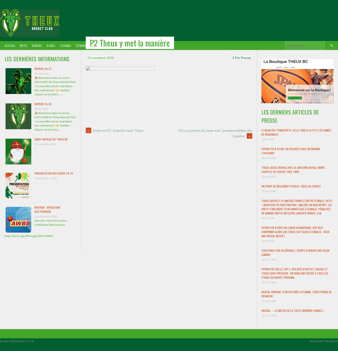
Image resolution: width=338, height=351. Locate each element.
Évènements (83, 45)
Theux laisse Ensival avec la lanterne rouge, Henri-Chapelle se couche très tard (293, 170)
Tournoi (65, 45)
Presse (246, 58)
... (62, 94)
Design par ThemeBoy (323, 341)
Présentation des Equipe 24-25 (53, 173)
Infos (23, 45)
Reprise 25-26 (43, 104)
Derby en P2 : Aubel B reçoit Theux (115, 130)
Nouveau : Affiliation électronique (47, 209)
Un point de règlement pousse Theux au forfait (291, 186)
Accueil (10, 45)
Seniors (37, 45)
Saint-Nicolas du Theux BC (51, 139)
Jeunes (50, 45)
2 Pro (236, 58)
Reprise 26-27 (43, 69)
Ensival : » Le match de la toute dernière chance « (293, 311)
